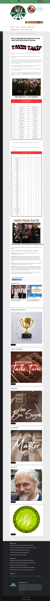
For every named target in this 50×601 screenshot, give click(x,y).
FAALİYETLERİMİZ (12, 1)
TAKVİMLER (18, 27)
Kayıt (42, 2)
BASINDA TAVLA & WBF (28, 29)
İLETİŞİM (16, 1)
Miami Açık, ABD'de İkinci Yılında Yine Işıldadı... (18, 554)
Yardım (29, 597)
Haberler (11, 33)
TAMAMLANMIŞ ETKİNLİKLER (14, 29)
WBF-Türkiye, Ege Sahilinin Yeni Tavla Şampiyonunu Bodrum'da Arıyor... (33, 300)
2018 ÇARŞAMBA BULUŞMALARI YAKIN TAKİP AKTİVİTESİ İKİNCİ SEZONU (23, 33)
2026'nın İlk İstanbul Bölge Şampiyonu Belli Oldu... (19, 565)
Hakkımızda (24, 597)
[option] (18, 293)
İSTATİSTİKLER (23, 27)
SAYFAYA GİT (13, 344)
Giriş (40, 1)
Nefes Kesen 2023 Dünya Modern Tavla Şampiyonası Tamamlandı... (22, 545)
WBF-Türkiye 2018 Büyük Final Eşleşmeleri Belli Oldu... (19, 552)
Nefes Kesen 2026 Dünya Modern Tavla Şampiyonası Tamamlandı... (18, 300)
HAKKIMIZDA (12, 27)
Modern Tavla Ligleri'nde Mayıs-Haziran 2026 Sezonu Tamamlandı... (22, 567)
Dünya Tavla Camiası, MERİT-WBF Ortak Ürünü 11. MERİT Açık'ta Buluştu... (23, 547)
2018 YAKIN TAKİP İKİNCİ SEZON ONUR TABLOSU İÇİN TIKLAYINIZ (26, 142)
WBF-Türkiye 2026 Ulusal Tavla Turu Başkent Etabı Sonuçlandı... (22, 569)
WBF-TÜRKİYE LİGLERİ (30, 27)
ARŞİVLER (22, 29)
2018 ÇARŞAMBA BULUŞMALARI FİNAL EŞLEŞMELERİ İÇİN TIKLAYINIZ (26, 147)
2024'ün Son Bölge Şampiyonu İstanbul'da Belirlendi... (20, 550)
